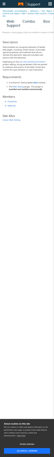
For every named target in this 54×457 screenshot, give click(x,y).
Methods (12, 105)
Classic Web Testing (11, 120)
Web (23, 13)
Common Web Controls (36, 13)
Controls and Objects (11, 13)
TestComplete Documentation (15, 11)
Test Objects (47, 11)
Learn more (21, 436)
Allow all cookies (27, 451)
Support (33, 4)
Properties (12, 101)
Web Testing (18, 86)
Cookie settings (27, 444)
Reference (34, 11)
